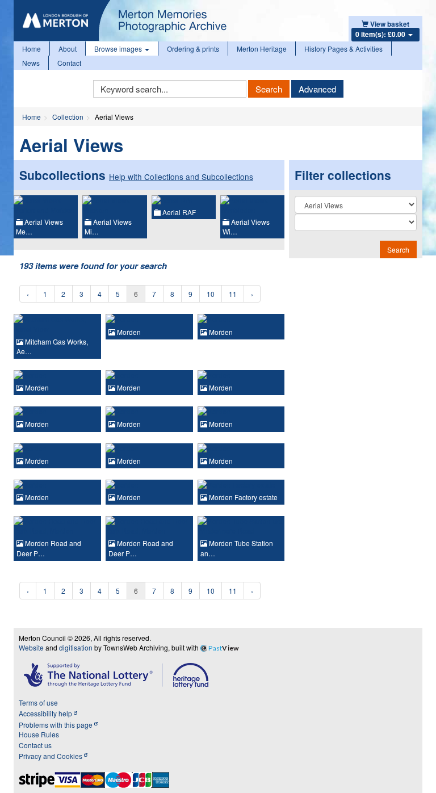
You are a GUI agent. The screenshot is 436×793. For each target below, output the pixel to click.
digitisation (76, 647)
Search (268, 89)
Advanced (317, 89)
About (67, 48)
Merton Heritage (262, 48)
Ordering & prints (193, 48)
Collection (67, 116)
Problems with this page (56, 724)
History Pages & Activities (343, 48)
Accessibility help (46, 713)
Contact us (35, 745)
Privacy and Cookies (51, 756)
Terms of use (38, 702)
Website (31, 647)
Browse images (119, 48)
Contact (69, 63)
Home (31, 48)
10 (211, 294)
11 (233, 294)
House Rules (39, 734)
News (31, 63)
